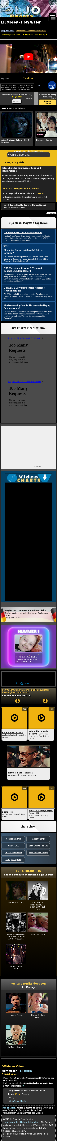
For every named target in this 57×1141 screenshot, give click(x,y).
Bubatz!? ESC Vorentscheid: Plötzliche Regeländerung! (24, 289)
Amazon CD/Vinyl (47, 102)
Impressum (9, 1122)
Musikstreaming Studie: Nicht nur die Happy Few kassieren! (27, 306)
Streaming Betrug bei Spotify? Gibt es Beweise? (23, 251)
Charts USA (13, 845)
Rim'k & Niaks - (20, 772)
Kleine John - (12, 732)
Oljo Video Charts (18, 1101)
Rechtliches (21, 1122)
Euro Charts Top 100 (38, 845)
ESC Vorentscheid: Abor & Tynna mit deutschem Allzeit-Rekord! (23, 269)
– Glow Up (44, 140)
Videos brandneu (13, 838)
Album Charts (38, 838)
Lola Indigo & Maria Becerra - (38, 732)
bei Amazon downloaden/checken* (31, 30)
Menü (52, 15)
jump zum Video (7, 30)
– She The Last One (16, 141)
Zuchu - (7, 811)
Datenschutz (34, 1122)
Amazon (16, 101)
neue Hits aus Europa (38, 852)
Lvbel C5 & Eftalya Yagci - (41, 812)
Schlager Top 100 (13, 859)
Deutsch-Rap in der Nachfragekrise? (23, 232)
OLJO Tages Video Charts (15, 193)
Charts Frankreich (13, 852)
